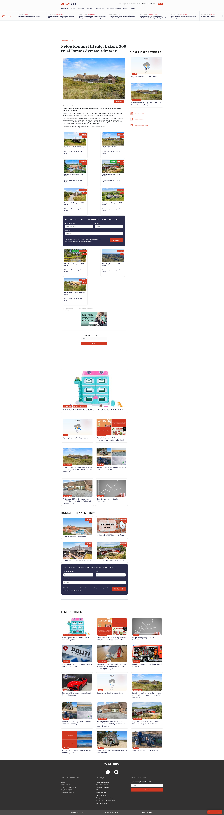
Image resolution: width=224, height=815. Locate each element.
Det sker (90, 8)
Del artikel (118, 101)
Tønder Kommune (101, 795)
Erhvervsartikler (101, 793)
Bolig (73, 8)
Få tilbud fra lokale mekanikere (105, 800)
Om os (63, 782)
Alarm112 (64, 8)
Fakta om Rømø (101, 790)
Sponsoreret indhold (102, 803)
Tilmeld (160, 4)
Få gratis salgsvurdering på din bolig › (73, 152)
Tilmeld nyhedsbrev (215, 812)
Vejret (132, 8)
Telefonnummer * (70, 223)
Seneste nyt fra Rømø (102, 782)
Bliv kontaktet (116, 240)
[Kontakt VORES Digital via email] (116, 772)
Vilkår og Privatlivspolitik (68, 787)
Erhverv (81, 8)
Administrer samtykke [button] (67, 793)
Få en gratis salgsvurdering (104, 798)
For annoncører (65, 785)
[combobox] (64, 582)
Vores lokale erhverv (102, 785)
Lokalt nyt (100, 8)
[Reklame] (94, 319)
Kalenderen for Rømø (102, 787)
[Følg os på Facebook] (108, 772)
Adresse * (68, 230)
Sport (125, 8)
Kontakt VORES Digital (68, 790)
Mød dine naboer (114, 8)
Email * (97, 223)
